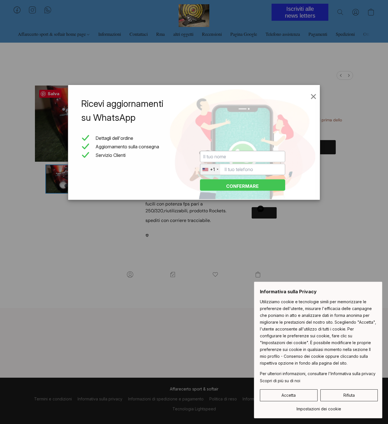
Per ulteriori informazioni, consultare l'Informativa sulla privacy (318, 373)
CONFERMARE (242, 186)
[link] (319, 406)
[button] (289, 395)
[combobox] (210, 169)
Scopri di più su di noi (280, 380)
